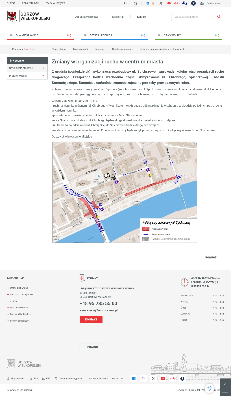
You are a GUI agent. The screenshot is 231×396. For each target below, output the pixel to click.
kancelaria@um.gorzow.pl (99, 310)
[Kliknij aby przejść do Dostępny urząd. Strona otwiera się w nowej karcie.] (193, 3)
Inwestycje (29, 49)
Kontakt (141, 16)
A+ (125, 3)
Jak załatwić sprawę (86, 16)
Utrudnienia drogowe (21, 68)
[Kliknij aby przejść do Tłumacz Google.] (213, 3)
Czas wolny (172, 35)
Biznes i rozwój (101, 35)
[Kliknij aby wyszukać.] (219, 17)
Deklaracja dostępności (21, 294)
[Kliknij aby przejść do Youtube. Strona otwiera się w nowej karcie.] (169, 3)
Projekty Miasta (18, 75)
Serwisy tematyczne (19, 320)
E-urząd (11, 3)
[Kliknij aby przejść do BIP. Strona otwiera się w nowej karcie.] (176, 3)
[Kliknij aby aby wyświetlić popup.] (209, 388)
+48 (98, 303)
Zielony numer (30, 3)
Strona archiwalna (19, 287)
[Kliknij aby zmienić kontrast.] (135, 3)
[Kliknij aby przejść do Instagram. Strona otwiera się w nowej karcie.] (153, 3)
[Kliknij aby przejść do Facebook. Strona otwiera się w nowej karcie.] (148, 3)
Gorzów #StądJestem (20, 314)
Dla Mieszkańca (27, 35)
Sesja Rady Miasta (19, 307)
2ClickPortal (194, 390)
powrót (210, 257)
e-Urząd (14, 301)
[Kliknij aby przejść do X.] (161, 3)
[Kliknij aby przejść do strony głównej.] (28, 16)
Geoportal (118, 16)
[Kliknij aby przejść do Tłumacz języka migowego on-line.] (184, 3)
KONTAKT (91, 319)
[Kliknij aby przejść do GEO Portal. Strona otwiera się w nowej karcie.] (202, 3)
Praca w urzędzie (55, 3)
